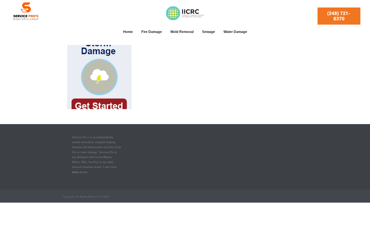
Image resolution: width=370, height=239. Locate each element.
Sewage (208, 32)
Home (128, 32)
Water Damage (235, 32)
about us (77, 172)
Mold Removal (182, 32)
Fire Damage (151, 32)
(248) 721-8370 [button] (339, 16)
